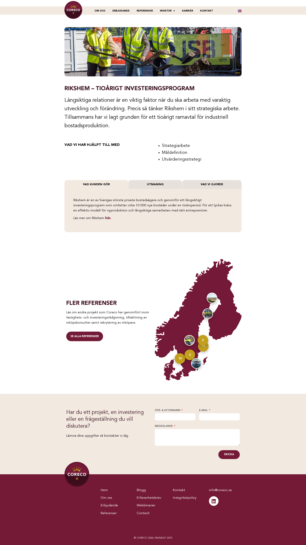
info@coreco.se (220, 490)
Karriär (187, 11)
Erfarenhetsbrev (149, 498)
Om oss (100, 11)
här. (108, 218)
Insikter (166, 11)
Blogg (141, 490)
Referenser (145, 11)
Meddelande (164, 426)
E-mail (203, 410)
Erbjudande (121, 11)
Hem (104, 490)
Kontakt (206, 11)
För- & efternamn (168, 410)
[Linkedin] (214, 501)
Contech (143, 513)
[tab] (96, 184)
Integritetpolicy (184, 498)
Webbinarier (146, 505)
